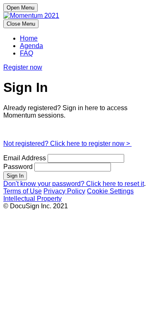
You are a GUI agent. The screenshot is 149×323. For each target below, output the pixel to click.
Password (18, 166)
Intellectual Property (32, 198)
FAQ (26, 53)
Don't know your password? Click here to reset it (73, 183)
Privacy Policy (64, 191)
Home (29, 38)
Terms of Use (22, 191)
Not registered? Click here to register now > (67, 143)
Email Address (24, 158)
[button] (22, 67)
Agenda (31, 45)
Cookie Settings (110, 191)
